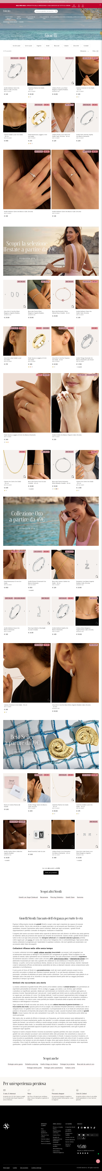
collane (41, 952)
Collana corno (70, 1068)
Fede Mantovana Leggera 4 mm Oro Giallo (37, 135)
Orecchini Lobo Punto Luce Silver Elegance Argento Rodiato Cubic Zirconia (84, 852)
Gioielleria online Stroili (10, 21)
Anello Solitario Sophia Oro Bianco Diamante (60, 628)
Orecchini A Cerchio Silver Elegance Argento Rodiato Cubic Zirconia (12, 312)
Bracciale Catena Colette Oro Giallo (61, 582)
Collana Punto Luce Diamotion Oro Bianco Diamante (61, 852)
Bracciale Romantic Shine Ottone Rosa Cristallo (61, 312)
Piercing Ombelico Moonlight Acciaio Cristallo (36, 628)
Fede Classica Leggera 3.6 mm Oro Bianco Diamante (20, 435)
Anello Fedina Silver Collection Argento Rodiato (13, 852)
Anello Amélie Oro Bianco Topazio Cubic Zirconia (67, 435)
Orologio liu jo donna (67, 1064)
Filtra (94, 51)
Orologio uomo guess (15, 1064)
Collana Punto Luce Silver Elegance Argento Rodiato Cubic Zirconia (60, 89)
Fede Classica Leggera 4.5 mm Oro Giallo (37, 358)
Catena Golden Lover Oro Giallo (13, 135)
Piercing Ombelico (56, 897)
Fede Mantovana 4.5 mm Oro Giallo (12, 582)
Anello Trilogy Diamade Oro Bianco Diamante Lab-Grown (85, 358)
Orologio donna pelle (34, 1068)
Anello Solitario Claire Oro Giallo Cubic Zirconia (84, 312)
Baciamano (44, 897)
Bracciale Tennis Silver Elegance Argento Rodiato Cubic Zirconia (36, 312)
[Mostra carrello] (97, 11)
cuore (52, 989)
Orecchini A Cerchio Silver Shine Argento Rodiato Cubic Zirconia (71, 705)
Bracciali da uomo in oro (85, 1064)
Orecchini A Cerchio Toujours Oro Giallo (61, 358)
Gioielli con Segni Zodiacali (28, 897)
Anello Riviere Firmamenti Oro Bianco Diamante (37, 582)
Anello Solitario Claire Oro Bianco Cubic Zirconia (11, 88)
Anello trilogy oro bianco (49, 1064)
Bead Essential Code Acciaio (36, 851)
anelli (36, 952)
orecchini (48, 952)
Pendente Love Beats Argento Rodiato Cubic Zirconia (85, 582)
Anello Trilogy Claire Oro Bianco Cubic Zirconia (37, 805)
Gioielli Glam (70, 897)
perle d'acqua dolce (61, 959)
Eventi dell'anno (70, 1139)
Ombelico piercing (31, 1064)
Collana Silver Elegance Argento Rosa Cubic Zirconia (84, 629)
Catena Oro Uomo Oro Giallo (12, 482)
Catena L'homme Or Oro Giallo (85, 88)
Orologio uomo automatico (53, 1068)
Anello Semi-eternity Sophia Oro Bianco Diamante (84, 135)
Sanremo (80, 897)
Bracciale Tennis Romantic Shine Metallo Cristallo (61, 482)
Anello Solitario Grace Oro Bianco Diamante (11, 628)
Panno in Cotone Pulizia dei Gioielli (12, 805)
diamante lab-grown (77, 959)
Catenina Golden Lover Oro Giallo (84, 805)
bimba (30, 940)
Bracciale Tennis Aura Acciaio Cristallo (37, 482)
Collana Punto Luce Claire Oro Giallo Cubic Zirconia (61, 135)
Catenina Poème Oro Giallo (36, 88)
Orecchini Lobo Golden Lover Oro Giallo (12, 358)
